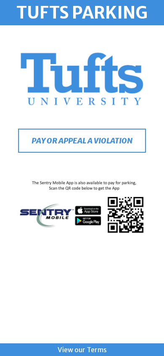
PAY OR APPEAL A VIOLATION (82, 141)
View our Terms (82, 349)
